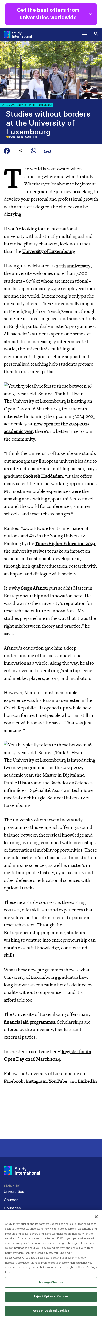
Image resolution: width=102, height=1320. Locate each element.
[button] (84, 34)
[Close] (96, 1216)
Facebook (14, 1081)
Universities (14, 1191)
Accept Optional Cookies (51, 1310)
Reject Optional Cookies (51, 1296)
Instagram (36, 1081)
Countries (12, 1208)
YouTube (58, 1081)
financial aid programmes (29, 1022)
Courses (11, 1200)
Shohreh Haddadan (43, 476)
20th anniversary (73, 266)
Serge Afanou (34, 588)
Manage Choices (51, 1282)
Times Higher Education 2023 (65, 544)
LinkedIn (87, 1081)
